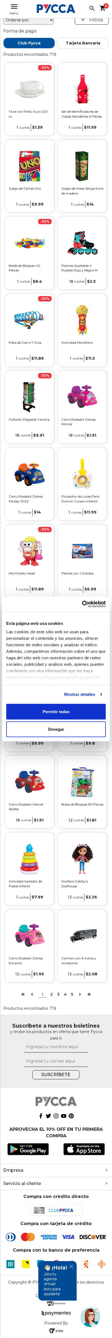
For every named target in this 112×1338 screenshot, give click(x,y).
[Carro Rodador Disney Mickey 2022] (29, 473)
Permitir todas (56, 711)
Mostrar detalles (79, 694)
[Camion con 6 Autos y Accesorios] (82, 935)
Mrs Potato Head (22, 573)
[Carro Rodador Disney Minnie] (82, 397)
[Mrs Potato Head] (29, 550)
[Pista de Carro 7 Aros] (29, 319)
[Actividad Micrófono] (82, 319)
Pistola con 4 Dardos (77, 573)
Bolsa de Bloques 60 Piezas (82, 804)
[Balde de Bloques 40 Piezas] (29, 242)
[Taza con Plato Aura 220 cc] (29, 89)
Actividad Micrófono (77, 342)
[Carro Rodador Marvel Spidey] (29, 781)
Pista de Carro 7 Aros (25, 342)
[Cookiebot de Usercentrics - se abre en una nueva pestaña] (82, 604)
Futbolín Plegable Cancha (29, 419)
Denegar (56, 729)
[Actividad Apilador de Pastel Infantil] (29, 858)
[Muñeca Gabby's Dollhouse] (82, 858)
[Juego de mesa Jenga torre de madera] (82, 165)
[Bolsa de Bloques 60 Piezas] (82, 781)
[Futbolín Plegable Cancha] (29, 397)
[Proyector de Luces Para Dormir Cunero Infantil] (82, 473)
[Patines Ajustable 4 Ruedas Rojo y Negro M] (82, 242)
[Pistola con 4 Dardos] (82, 550)
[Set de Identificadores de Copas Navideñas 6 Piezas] (82, 89)
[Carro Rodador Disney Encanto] (29, 935)
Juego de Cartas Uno (25, 188)
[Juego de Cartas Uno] (29, 165)
